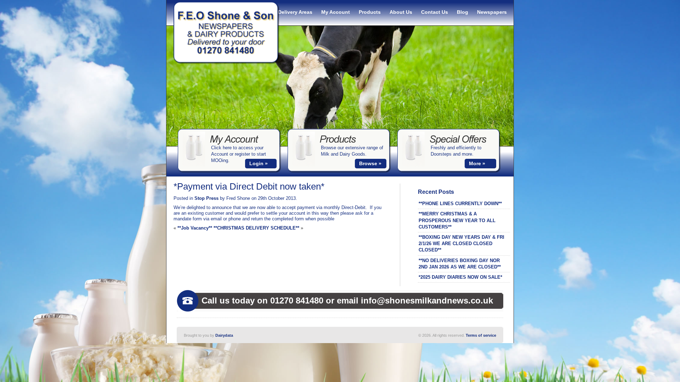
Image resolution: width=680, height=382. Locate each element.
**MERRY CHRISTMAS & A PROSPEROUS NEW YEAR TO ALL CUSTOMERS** (457, 220)
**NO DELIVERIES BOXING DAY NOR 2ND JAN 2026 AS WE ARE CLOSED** (460, 264)
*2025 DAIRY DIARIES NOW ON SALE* (460, 277)
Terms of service (481, 335)
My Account (335, 12)
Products (370, 12)
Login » (258, 163)
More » (477, 163)
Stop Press (206, 198)
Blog (462, 12)
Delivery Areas (295, 12)
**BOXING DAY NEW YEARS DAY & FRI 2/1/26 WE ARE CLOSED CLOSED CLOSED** (461, 244)
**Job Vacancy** (194, 228)
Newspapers (492, 12)
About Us (401, 12)
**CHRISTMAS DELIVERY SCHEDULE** (256, 228)
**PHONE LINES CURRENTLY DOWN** (460, 203)
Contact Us (434, 12)
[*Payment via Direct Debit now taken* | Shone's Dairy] (227, 62)
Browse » (370, 163)
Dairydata (224, 335)
